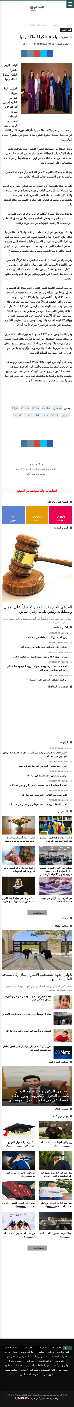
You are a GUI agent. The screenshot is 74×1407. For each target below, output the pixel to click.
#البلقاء (46, 408)
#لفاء (37, 415)
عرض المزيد (38, 912)
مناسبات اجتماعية (13, 1365)
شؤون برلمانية (40, 1356)
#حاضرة (57, 408)
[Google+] (5, 1404)
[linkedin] (24, 53)
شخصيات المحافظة (59, 1356)
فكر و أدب (59, 1360)
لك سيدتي (24, 1356)
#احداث (18, 415)
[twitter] (43, 53)
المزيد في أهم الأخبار (35, 474)
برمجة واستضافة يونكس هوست (43, 1398)
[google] (37, 53)
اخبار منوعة (9, 1356)
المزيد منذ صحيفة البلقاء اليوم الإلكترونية (36, 469)
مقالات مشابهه (35, 464)
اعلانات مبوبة (27, 1351)
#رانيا (15, 408)
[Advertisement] (37, 716)
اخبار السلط (26, 1347)
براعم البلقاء (45, 1360)
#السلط (55, 415)
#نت (45, 415)
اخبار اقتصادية (10, 1347)
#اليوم (65, 415)
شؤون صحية (11, 1369)
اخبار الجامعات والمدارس (38, 1365)
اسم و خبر (63, 1369)
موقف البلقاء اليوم (29, 1374)
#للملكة (25, 408)
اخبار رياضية (63, 1351)
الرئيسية (69, 25)
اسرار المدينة (11, 1351)
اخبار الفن (30, 1360)
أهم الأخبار (57, 25)
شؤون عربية (47, 1374)
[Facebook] (17, 1404)
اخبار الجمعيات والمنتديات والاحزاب (38, 1369)
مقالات (41, 1351)
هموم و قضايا (15, 1360)
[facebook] (50, 53)
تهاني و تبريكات (61, 1365)
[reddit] (30, 53)
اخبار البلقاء (41, 1347)
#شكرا (35, 408)
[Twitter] (11, 1404)
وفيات (51, 1351)
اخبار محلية (55, 1347)
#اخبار (28, 415)
